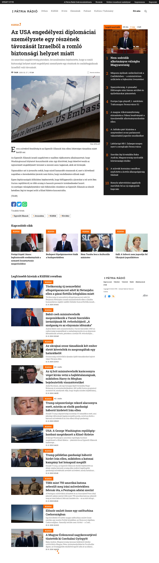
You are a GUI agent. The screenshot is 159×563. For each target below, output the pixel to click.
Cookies (105, 292)
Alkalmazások (140, 282)
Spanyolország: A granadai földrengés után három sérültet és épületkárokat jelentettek (127, 90)
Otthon (44, 11)
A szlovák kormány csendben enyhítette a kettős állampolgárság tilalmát (128, 171)
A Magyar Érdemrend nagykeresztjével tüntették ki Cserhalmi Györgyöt (71, 536)
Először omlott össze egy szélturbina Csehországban (69, 512)
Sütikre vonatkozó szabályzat (118, 2)
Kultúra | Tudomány (103, 11)
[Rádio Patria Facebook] (105, 297)
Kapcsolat (153, 2)
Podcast (87, 11)
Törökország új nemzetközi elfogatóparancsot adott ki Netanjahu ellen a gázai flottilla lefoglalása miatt (70, 290)
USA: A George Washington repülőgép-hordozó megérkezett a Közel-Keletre (71, 432)
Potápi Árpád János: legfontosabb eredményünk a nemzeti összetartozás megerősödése (26, 259)
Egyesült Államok (21, 216)
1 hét (139, 27)
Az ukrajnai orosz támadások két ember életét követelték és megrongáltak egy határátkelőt (71, 349)
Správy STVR (8, 2)
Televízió (125, 282)
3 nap (132, 27)
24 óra (125, 27)
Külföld (54, 11)
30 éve (64, 11)
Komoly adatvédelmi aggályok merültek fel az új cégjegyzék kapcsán (126, 185)
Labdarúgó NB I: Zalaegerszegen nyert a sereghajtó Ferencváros (126, 145)
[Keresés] (145, 11)
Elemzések (75, 11)
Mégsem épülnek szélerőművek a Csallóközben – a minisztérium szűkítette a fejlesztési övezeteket (127, 76)
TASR (16, 72)
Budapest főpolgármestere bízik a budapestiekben (62, 256)
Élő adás (136, 11)
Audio (59, 367)
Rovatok (99, 2)
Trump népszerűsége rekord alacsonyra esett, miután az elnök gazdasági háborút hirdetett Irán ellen (71, 406)
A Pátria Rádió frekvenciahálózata (78, 2)
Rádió (132, 282)
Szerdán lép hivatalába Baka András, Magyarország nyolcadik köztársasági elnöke (127, 157)
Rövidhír (65, 216)
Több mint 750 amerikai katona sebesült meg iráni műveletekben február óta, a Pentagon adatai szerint (70, 486)
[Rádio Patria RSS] (113, 297)
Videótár (117, 282)
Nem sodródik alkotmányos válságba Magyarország (125, 61)
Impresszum (140, 2)
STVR (105, 285)
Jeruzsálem (39, 216)
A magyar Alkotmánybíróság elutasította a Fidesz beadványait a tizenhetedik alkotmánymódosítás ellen (128, 117)
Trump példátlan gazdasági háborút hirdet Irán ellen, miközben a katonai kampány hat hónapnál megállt (69, 458)
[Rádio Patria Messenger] (109, 297)
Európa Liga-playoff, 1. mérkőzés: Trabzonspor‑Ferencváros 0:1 (127, 103)
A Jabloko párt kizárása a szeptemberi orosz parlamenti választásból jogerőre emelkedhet (127, 132)
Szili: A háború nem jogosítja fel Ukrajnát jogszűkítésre (131, 256)
